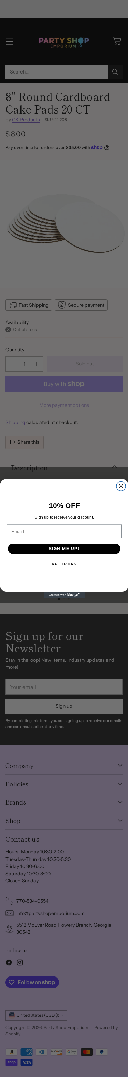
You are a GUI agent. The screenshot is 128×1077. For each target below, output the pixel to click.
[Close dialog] (121, 486)
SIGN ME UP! (64, 548)
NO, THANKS (64, 564)
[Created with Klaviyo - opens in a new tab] (64, 595)
